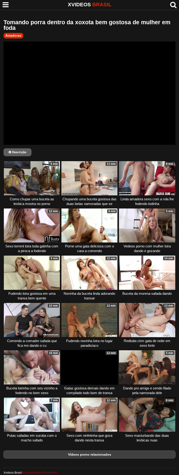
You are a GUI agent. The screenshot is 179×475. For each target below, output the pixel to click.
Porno (53, 472)
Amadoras (13, 35)
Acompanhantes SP (34, 472)
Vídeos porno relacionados (89, 454)
